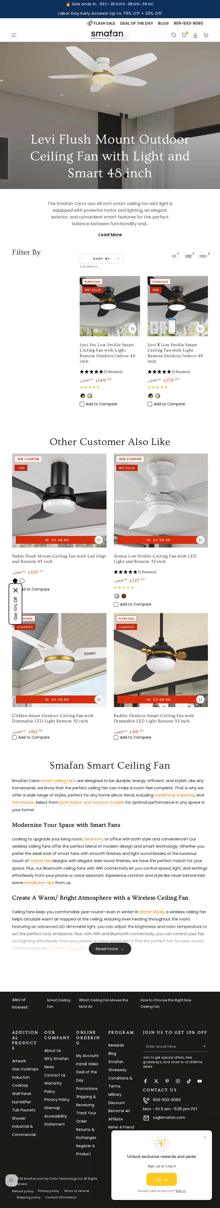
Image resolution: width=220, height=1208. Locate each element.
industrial (185, 795)
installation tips (39, 882)
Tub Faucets (23, 1110)
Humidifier (21, 1102)
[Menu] (14, 35)
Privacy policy (48, 1191)
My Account (87, 1055)
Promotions (87, 1088)
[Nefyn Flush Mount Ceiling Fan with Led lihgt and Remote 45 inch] (59, 501)
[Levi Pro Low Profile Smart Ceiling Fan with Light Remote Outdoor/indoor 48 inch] (110, 306)
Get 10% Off (15, 608)
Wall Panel (21, 1093)
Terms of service (76, 1191)
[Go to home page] (109, 35)
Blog (112, 1053)
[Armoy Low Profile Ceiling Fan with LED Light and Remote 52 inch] (161, 501)
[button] (173, 35)
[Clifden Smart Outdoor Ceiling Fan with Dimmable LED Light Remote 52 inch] (59, 660)
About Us (52, 1050)
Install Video (87, 1064)
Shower (19, 1118)
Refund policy (22, 1191)
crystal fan (40, 860)
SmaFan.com (34, 1179)
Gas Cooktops (25, 1069)
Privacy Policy (56, 1099)
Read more (110, 949)
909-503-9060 (167, 1100)
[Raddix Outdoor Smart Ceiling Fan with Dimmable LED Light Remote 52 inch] (161, 660)
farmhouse (23, 802)
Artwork (19, 1061)
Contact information (61, 1197)
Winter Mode (152, 912)
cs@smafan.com (169, 1117)
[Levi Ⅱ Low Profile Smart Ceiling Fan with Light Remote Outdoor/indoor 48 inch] (178, 306)
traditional (165, 795)
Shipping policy (29, 1197)
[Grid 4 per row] (203, 256)
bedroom (93, 839)
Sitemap (52, 1108)
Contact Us (54, 1075)
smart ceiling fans (58, 780)
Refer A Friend (121, 1127)
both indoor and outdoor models (91, 802)
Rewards (116, 1045)
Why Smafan (56, 1058)
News (49, 1067)
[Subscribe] (205, 1046)
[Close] (15, 590)
